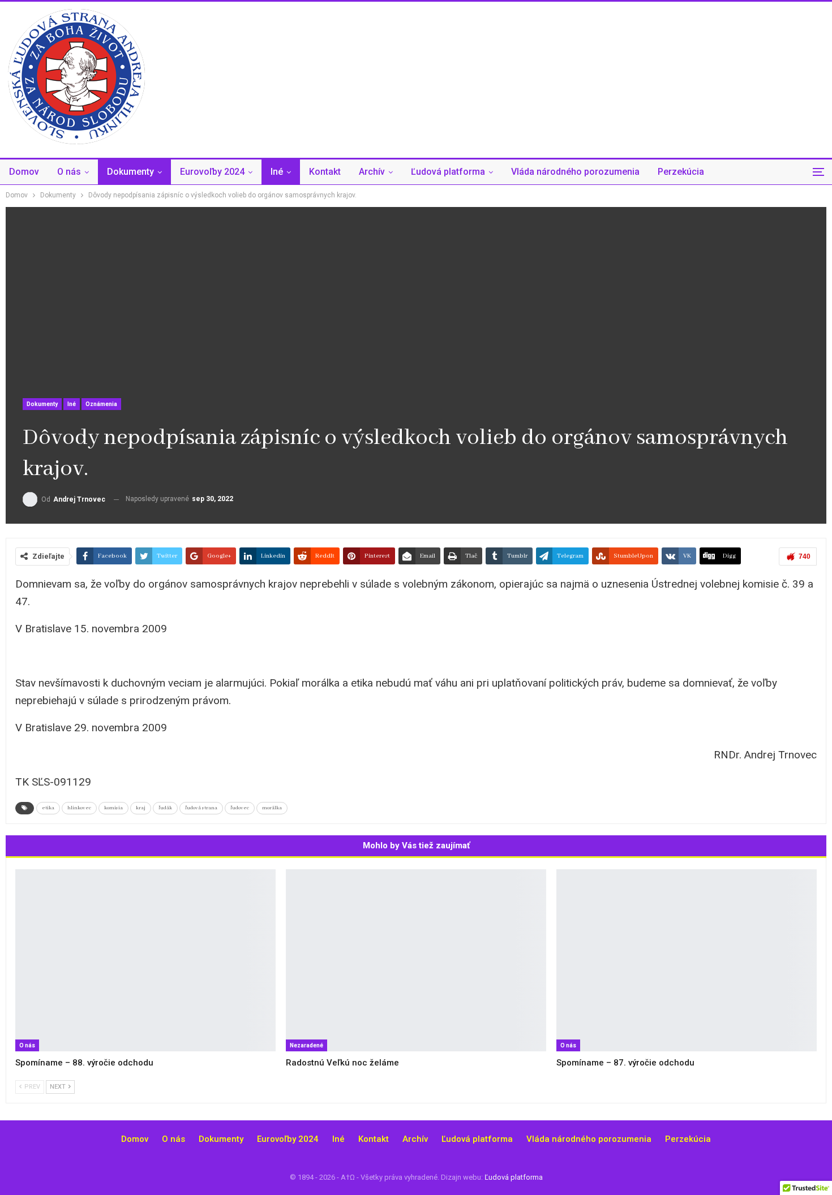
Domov (24, 171)
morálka (272, 808)
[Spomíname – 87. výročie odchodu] (686, 960)
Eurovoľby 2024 (212, 171)
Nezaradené (306, 1045)
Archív (372, 171)
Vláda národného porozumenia (575, 171)
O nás (69, 171)
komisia (113, 808)
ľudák (165, 808)
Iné (277, 171)
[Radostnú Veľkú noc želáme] (416, 960)
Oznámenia (101, 404)
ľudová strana (201, 808)
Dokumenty (130, 171)
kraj (140, 808)
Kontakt (325, 171)
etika (48, 808)
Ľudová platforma (448, 171)
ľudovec (239, 808)
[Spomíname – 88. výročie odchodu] (145, 960)
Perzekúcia (681, 171)
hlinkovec (79, 808)
